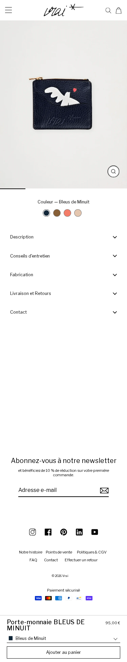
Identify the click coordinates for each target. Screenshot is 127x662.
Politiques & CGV (92, 552)
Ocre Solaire (69, 215)
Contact (18, 312)
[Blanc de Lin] (78, 213)
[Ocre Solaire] (67, 213)
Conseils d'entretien (30, 256)
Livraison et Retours (30, 293)
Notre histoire (30, 552)
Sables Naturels (59, 215)
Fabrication (21, 274)
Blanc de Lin (80, 215)
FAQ (33, 560)
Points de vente (59, 552)
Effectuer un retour (81, 560)
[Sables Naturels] (57, 213)
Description (22, 236)
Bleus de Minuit (46, 213)
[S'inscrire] (103, 490)
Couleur (63, 201)
